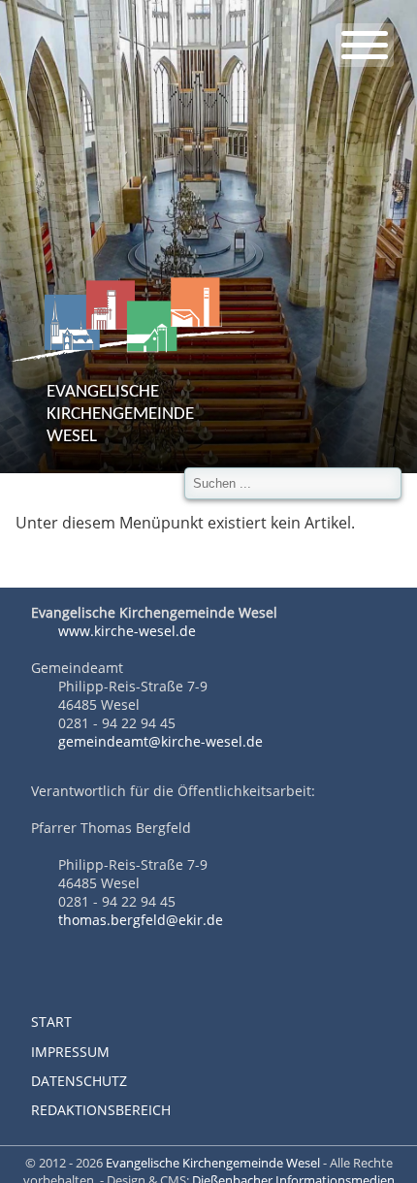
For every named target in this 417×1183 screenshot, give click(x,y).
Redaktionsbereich (101, 1110)
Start (51, 1021)
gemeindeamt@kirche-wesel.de (160, 741)
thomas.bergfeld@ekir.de (140, 920)
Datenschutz (79, 1080)
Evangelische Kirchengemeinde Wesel (213, 1162)
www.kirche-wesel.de (125, 631)
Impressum (70, 1051)
